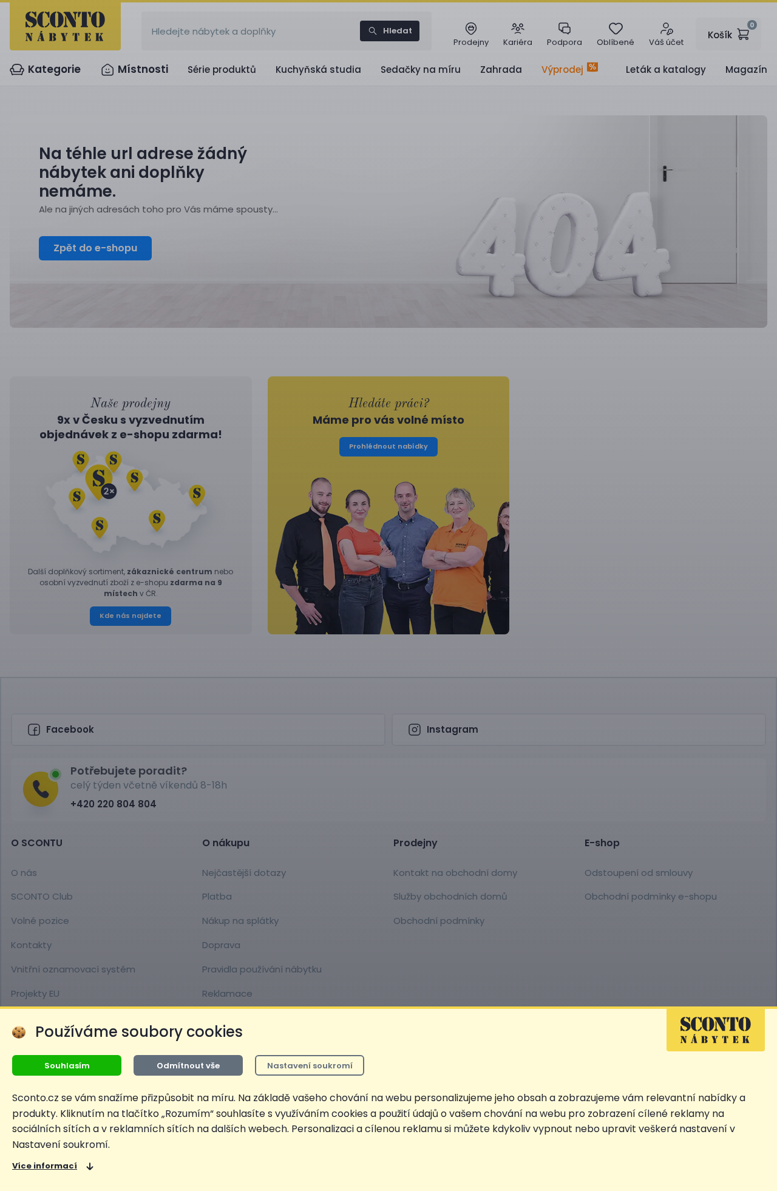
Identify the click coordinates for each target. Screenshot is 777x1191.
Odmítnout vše (188, 1065)
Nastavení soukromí (310, 1065)
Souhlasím (67, 1065)
